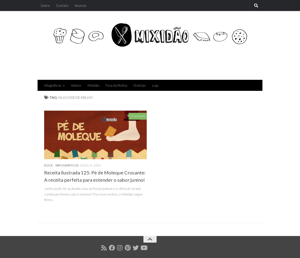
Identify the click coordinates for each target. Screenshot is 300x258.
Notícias (139, 85)
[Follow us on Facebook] (112, 248)
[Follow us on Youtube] (144, 248)
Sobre (45, 5)
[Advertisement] (176, 62)
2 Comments (137, 116)
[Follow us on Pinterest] (128, 248)
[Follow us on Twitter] (136, 248)
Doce (48, 165)
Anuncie (81, 5)
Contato (62, 5)
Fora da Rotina (116, 85)
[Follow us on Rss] (104, 248)
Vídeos (76, 85)
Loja (155, 85)
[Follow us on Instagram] (120, 248)
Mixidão (93, 85)
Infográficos (52, 85)
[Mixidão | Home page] (150, 35)
